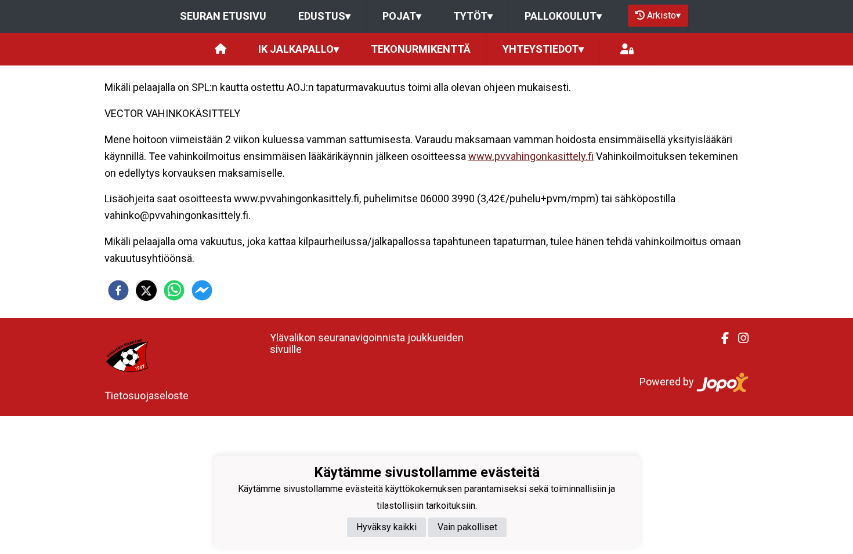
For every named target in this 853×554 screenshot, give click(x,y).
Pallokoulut (563, 16)
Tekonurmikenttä (421, 49)
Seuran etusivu (223, 16)
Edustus (324, 16)
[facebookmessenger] (201, 290)
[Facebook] (720, 338)
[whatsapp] (174, 290)
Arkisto (664, 15)
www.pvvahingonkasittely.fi (531, 156)
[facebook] (118, 290)
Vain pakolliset (467, 527)
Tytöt (473, 16)
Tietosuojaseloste (146, 395)
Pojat (401, 16)
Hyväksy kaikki (386, 527)
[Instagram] (739, 338)
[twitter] (146, 290)
